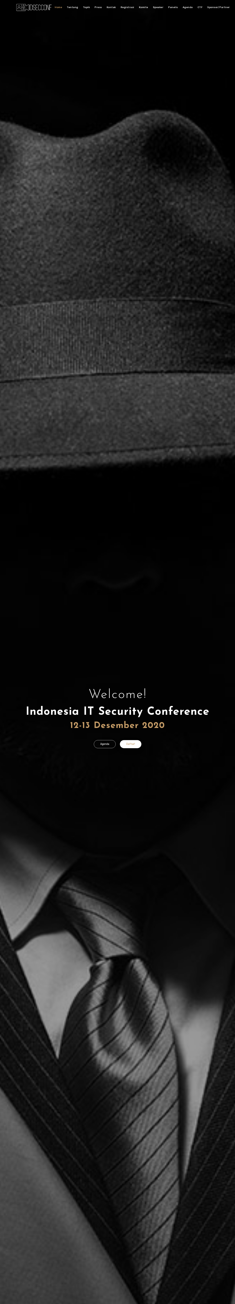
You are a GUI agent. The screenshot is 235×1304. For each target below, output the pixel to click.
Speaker (158, 7)
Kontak (111, 7)
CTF (200, 7)
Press (98, 7)
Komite (143, 7)
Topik (86, 7)
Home (58, 7)
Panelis (173, 7)
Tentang (72, 7)
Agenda (188, 7)
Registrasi (127, 7)
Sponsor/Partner (218, 7)
